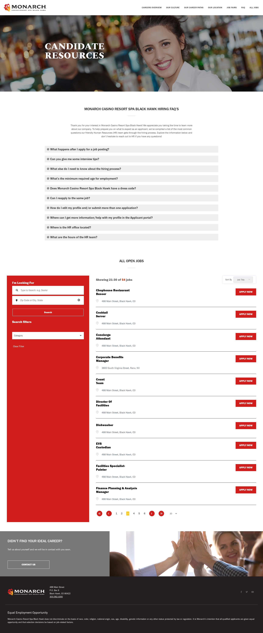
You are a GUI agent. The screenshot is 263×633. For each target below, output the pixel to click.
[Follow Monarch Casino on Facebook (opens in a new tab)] (241, 592)
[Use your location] (79, 300)
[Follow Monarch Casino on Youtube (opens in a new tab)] (252, 592)
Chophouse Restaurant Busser (113, 292)
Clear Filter (18, 346)
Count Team (100, 381)
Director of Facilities (104, 403)
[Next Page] (152, 513)
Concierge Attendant (103, 336)
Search (48, 312)
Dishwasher (103, 425)
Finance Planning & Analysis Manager (116, 490)
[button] (48, 335)
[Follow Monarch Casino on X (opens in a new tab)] (247, 592)
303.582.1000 (56, 597)
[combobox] (50, 300)
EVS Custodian (103, 445)
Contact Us (28, 564)
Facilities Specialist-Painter (110, 467)
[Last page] (161, 513)
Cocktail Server (102, 314)
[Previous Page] (109, 513)
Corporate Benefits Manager (109, 359)
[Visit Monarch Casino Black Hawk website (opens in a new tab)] (25, 7)
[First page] (99, 513)
